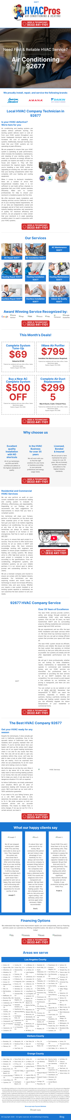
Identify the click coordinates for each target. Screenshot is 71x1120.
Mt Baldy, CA (30, 1030)
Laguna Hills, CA (31, 1075)
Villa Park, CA (64, 1068)
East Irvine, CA (19, 1061)
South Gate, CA (53, 1014)
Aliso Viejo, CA (7, 1059)
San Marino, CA (53, 981)
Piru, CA (39, 1041)
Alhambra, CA (7, 970)
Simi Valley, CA (52, 1048)
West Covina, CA (65, 1007)
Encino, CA (18, 984)
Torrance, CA (63, 977)
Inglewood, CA (19, 1020)
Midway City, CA (42, 1066)
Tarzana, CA (63, 967)
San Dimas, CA (52, 972)
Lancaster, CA (30, 979)
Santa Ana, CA (52, 1072)
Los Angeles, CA (31, 993)
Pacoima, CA (41, 983)
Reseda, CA (40, 1028)
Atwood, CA (6, 1064)
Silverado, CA (52, 1077)
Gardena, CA (18, 986)
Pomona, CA (40, 1013)
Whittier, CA (63, 1021)
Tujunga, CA (63, 979)
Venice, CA (63, 998)
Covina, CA (18, 965)
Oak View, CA (30, 1041)
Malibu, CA (29, 998)
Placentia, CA (41, 1084)
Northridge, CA (41, 974)
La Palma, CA (30, 1064)
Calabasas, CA (7, 1003)
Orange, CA (40, 1081)
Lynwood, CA (30, 996)
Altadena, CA (7, 972)
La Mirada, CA (30, 965)
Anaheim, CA (7, 1061)
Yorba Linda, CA (64, 1073)
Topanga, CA (63, 974)
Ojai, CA (28, 1044)
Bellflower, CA (7, 995)
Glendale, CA (18, 989)
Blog (62, 1116)
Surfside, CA (63, 1059)
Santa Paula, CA (53, 1046)
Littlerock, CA (30, 984)
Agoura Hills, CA (8, 967)
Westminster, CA (64, 1071)
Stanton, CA (52, 1079)
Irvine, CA (29, 1059)
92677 (17, 681)
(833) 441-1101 (50, 690)
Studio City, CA (53, 1025)
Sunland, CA (52, 1030)
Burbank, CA (7, 1000)
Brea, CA (6, 1066)
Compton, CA (7, 1030)
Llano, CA (29, 986)
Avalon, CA (6, 979)
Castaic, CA (6, 1016)
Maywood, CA (30, 1009)
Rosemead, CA (52, 965)
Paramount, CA (41, 997)
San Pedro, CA (52, 983)
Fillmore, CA (6, 1046)
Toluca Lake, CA (64, 972)
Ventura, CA (63, 1048)
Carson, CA (6, 1014)
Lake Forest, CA (42, 1059)
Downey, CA (18, 974)
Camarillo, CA (7, 1044)
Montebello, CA (30, 1017)
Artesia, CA (6, 977)
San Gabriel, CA (53, 978)
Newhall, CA (40, 965)
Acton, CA (6, 965)
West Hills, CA (64, 1009)
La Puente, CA (30, 967)
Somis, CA (63, 1041)
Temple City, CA (64, 970)
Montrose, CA (30, 1023)
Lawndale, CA (30, 981)
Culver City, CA (19, 967)
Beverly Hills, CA (8, 998)
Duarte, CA (18, 976)
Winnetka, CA (64, 1025)
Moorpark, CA (19, 1041)
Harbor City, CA (19, 1002)
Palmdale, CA (41, 986)
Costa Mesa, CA (8, 1080)
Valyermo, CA (64, 993)
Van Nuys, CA (64, 995)
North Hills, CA (41, 967)
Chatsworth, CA (8, 1021)
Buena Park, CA (8, 1069)
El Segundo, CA (19, 981)
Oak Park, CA (19, 1048)
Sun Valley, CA (52, 1028)
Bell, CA (5, 989)
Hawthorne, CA (19, 1009)
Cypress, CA (7, 1082)
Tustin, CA (63, 1066)
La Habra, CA (30, 1061)
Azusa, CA (6, 982)
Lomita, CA (29, 989)
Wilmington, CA (64, 1023)
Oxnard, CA (29, 1046)
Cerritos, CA (6, 1019)
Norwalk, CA (41, 976)
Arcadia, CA (6, 974)
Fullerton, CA (18, 1075)
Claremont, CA (7, 1028)
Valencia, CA (63, 986)
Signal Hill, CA (52, 1008)
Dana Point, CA (19, 1059)
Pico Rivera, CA (41, 1006)
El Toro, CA (18, 1064)
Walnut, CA (63, 1005)
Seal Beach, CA (53, 1074)
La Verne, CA (30, 970)
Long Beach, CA (31, 991)
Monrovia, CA (30, 1014)
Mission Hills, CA (31, 1012)
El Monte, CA (18, 979)
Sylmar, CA (63, 965)
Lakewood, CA (30, 976)
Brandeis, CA (7, 1041)
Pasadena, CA (41, 999)
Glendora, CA (18, 991)
